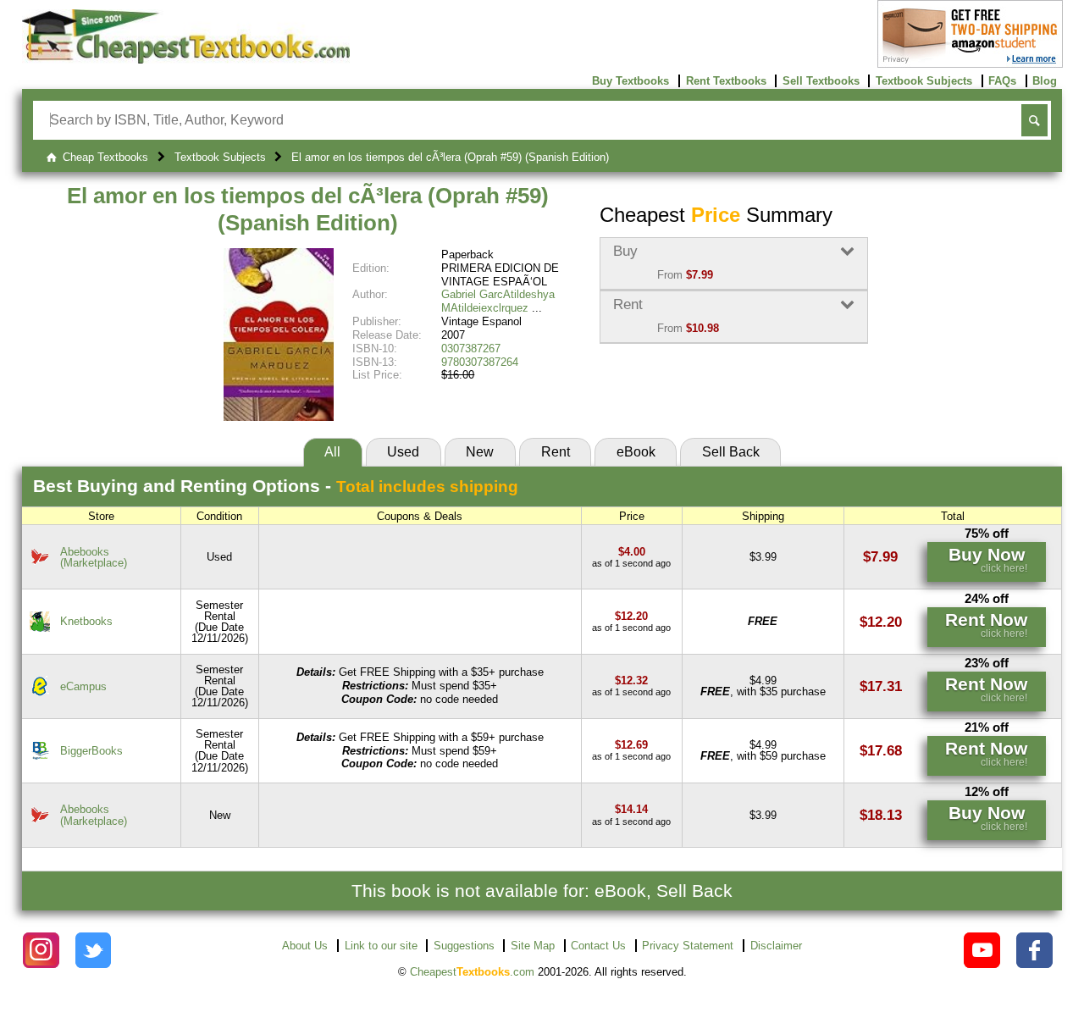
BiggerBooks (91, 750)
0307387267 (471, 348)
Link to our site (381, 945)
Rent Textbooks (726, 81)
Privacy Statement (687, 945)
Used (403, 452)
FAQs (1002, 81)
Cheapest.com (472, 971)
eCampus (83, 686)
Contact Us (598, 945)
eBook (636, 452)
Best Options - (275, 485)
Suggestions (464, 945)
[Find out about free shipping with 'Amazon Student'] (970, 64)
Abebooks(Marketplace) (93, 557)
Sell (731, 452)
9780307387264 (479, 362)
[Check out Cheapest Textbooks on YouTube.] (982, 950)
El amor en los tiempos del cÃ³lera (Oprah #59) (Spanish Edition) (308, 209)
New (480, 452)
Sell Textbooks (821, 81)
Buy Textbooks (630, 81)
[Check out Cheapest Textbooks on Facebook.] (1034, 950)
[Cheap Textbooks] (186, 59)
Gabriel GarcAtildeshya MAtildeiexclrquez (498, 301)
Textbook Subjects (924, 81)
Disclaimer (776, 945)
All (332, 452)
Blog (1044, 81)
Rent (555, 452)
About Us (305, 945)
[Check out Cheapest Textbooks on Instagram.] (41, 950)
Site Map (533, 945)
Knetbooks (86, 621)
